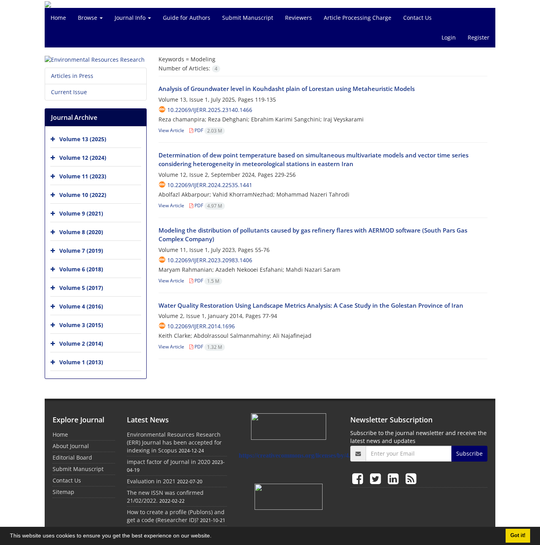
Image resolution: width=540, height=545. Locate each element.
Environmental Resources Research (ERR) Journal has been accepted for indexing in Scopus (174, 442)
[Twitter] (377, 478)
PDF (207, 130)
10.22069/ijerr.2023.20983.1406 (209, 260)
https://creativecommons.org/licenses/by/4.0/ (297, 455)
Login (449, 37)
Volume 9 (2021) (81, 213)
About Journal (71, 446)
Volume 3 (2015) (81, 325)
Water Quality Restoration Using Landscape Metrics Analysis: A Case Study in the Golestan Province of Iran (311, 305)
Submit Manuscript (247, 17)
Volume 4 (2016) (81, 306)
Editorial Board (72, 457)
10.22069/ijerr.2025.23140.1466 (209, 110)
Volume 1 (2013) (81, 362)
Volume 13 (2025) (82, 139)
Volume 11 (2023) (82, 176)
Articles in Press (72, 75)
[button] (214, 537)
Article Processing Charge (357, 17)
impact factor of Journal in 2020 (168, 462)
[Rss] (411, 478)
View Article (171, 130)
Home (58, 17)
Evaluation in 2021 (151, 481)
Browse (88, 17)
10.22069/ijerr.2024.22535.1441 (209, 185)
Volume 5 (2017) (81, 287)
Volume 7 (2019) (81, 250)
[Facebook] (359, 478)
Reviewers (298, 17)
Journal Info (131, 17)
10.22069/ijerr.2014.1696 (201, 326)
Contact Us (417, 17)
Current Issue (69, 92)
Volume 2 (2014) (81, 343)
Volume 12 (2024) (82, 157)
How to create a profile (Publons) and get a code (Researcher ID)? (176, 516)
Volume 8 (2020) (81, 232)
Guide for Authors (186, 17)
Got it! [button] (517, 535)
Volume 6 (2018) (81, 269)
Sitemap (63, 492)
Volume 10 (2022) (82, 195)
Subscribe (469, 453)
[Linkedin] (395, 478)
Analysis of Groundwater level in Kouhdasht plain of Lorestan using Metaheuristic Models (287, 89)
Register (478, 37)
